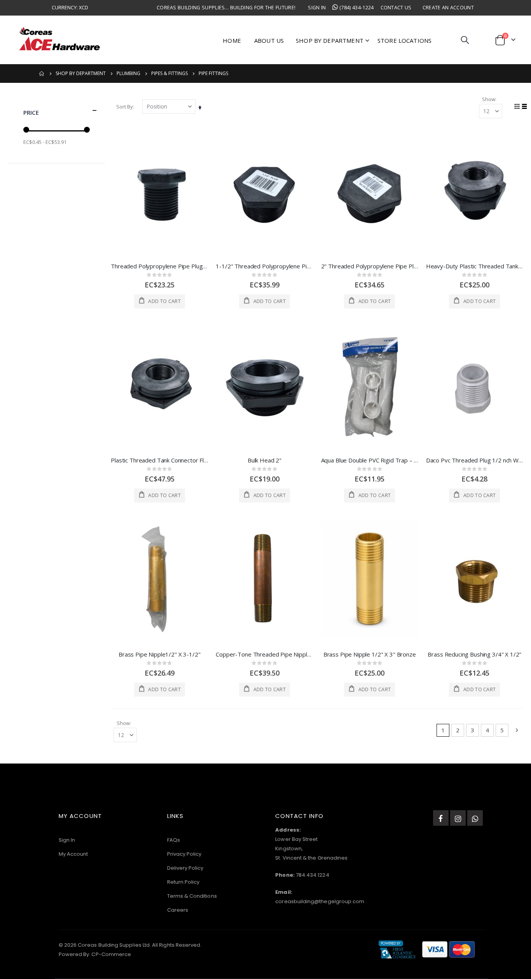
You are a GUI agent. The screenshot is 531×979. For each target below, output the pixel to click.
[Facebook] (441, 818)
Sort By (124, 106)
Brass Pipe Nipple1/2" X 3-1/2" (160, 654)
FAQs (173, 840)
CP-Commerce (111, 954)
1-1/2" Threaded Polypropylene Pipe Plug (264, 266)
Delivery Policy (185, 868)
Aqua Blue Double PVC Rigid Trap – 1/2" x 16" (369, 460)
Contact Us (396, 7)
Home (42, 73)
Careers (177, 910)
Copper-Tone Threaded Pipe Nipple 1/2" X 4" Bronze (264, 654)
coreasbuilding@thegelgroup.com (319, 901)
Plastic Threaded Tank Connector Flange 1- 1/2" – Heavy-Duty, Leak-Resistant (159, 460)
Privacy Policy (184, 854)
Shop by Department (81, 73)
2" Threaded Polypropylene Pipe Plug (369, 266)
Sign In (317, 7)
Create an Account (448, 7)
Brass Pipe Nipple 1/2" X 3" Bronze (369, 654)
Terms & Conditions (192, 896)
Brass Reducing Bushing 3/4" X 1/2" (474, 654)
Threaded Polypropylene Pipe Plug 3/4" (159, 266)
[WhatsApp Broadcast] (475, 818)
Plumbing (128, 73)
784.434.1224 (312, 875)
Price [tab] (31, 112)
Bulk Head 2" (264, 460)
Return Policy (183, 882)
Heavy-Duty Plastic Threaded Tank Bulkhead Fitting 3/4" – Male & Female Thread (474, 266)
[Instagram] (458, 818)
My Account (73, 854)
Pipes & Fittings (169, 73)
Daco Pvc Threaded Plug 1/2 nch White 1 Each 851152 (474, 460)
